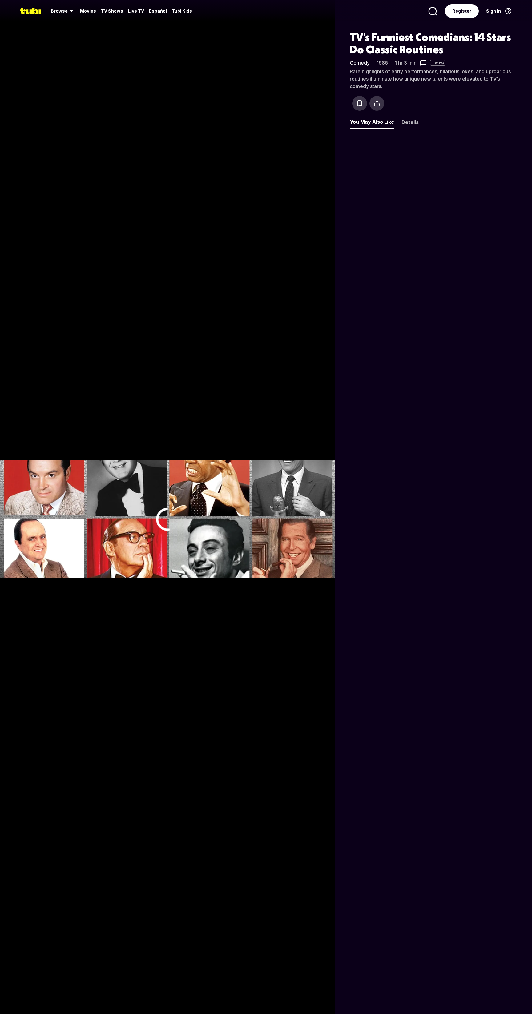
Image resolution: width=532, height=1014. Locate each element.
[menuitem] (63, 11)
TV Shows (112, 11)
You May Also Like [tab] (372, 122)
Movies (88, 11)
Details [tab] (410, 122)
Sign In (493, 11)
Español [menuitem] (158, 11)
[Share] (376, 103)
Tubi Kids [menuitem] (182, 11)
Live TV (136, 11)
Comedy (360, 63)
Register (461, 11)
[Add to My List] (359, 103)
